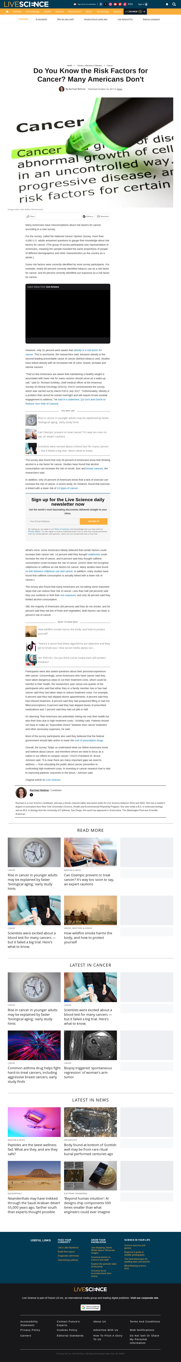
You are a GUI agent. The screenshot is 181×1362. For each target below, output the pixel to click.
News (119, 89)
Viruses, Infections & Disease (89, 65)
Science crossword (151, 19)
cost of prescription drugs (89, 740)
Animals (17, 11)
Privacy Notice (34, 531)
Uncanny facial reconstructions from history (101, 1273)
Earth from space (66, 1251)
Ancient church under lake (95, 19)
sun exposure (68, 595)
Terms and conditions (145, 1321)
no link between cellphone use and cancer (49, 571)
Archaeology (32, 11)
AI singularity (41, 19)
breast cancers (94, 468)
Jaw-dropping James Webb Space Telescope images (103, 1250)
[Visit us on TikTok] (125, 4)
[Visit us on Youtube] (115, 4)
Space (89, 11)
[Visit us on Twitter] (105, 4)
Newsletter (104, 216)
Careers (25, 1335)
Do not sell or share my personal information (144, 1339)
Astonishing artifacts (68, 1260)
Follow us (89, 216)
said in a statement (68, 399)
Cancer (110, 65)
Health (47, 11)
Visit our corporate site (144, 1298)
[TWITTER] (32, 795)
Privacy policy (30, 1330)
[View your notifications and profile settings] (167, 4)
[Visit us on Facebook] (101, 4)
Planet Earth (74, 11)
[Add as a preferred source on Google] (90, 1307)
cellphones (94, 554)
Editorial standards (70, 1335)
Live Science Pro (125, 19)
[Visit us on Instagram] (110, 4)
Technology (103, 11)
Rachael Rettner (77, 89)
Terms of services (62, 529)
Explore (117, 11)
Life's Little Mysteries (68, 1247)
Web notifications (142, 1330)
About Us (99, 1321)
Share (32, 216)
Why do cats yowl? (65, 19)
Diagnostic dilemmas (68, 1256)
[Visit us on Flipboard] (120, 4)
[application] (67, 314)
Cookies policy (67, 1330)
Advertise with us (105, 1330)
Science (60, 11)
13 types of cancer (67, 488)
